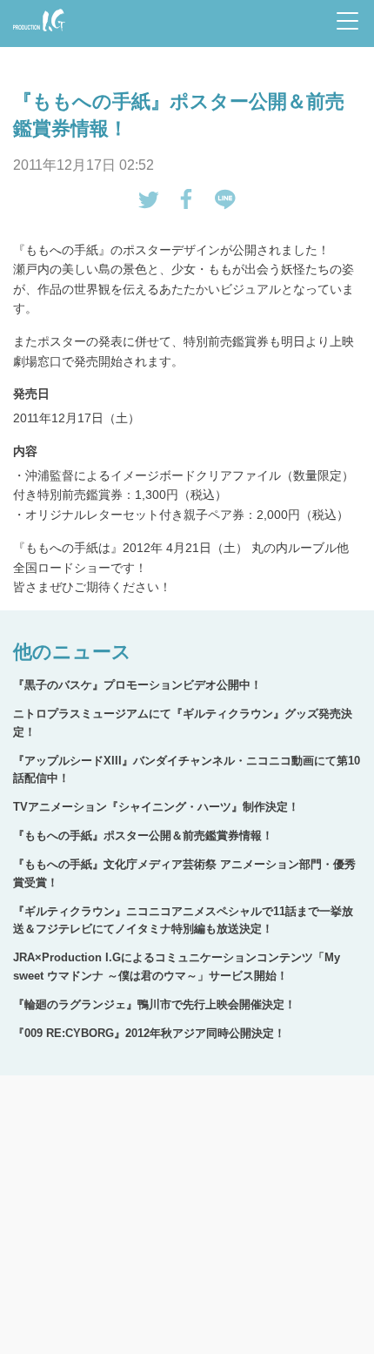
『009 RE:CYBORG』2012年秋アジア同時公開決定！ (149, 1033)
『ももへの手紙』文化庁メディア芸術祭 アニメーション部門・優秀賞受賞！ (184, 873)
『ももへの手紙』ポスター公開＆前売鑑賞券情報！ (143, 835)
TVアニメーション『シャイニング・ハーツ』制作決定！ (156, 806)
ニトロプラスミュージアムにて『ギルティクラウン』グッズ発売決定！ (182, 722)
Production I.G (36, 32)
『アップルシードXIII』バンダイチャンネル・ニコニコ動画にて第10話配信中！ (186, 769)
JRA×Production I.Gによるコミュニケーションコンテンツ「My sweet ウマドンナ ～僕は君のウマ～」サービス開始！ (176, 966)
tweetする (148, 199)
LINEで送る (225, 199)
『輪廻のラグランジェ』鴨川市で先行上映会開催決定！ (154, 1004)
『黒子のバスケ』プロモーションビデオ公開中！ (137, 684)
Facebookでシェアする (187, 199)
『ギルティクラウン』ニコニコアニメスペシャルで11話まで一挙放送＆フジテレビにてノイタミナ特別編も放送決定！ (183, 920)
